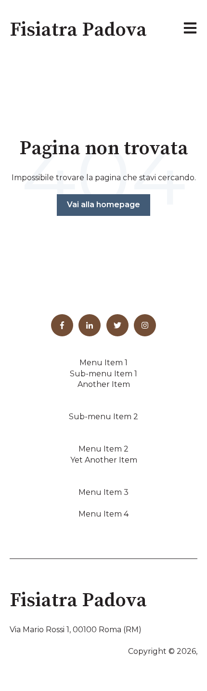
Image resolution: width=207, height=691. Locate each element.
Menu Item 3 (103, 492)
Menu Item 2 (103, 448)
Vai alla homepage (103, 204)
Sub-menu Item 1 (103, 373)
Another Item (104, 384)
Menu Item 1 (103, 362)
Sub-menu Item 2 (103, 416)
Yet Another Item (103, 460)
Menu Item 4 (103, 513)
